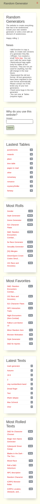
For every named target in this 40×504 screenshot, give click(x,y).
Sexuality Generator (15, 247)
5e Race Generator (15, 242)
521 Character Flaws (13, 226)
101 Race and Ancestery (13, 264)
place (9, 159)
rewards (10, 154)
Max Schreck (12, 402)
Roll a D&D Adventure (11, 466)
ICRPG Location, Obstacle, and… (14, 490)
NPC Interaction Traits (13, 309)
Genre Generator (14, 220)
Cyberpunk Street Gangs (14, 447)
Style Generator (13, 216)
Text (9, 393)
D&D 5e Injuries (13, 344)
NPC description (13, 473)
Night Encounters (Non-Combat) (14, 317)
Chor (9, 407)
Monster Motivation (15, 335)
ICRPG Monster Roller (13, 483)
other (9, 173)
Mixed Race (12, 461)
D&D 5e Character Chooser (14, 433)
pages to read (13, 168)
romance (10, 182)
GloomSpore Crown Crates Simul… (15, 257)
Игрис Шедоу (12, 398)
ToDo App (19, 58)
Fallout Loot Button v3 (15, 324)
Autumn (10, 371)
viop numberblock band (16, 384)
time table (11, 163)
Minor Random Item (15, 330)
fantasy (10, 191)
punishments (12, 150)
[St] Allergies (12, 251)
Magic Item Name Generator (14, 440)
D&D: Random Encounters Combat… (13, 235)
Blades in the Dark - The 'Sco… (15, 454)
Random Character (15, 477)
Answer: (9, 118)
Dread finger (12, 389)
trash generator (13, 366)
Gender (10, 211)
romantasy (11, 177)
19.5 (9, 375)
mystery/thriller (13, 186)
